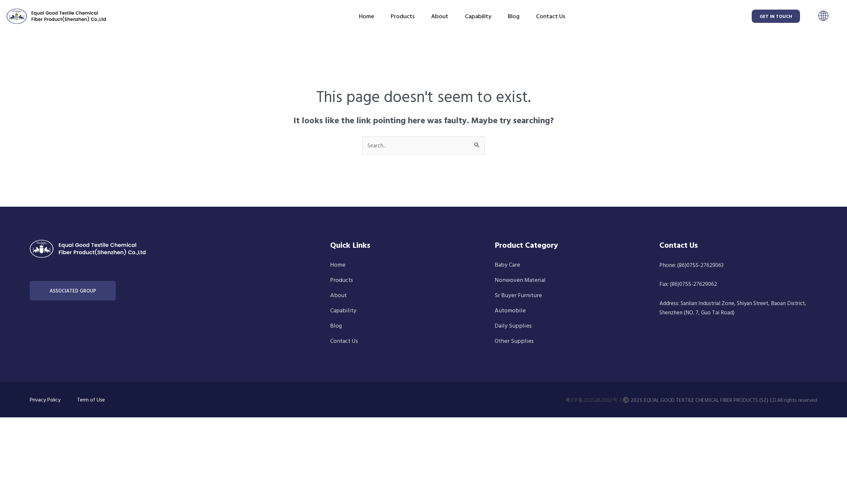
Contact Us (550, 16)
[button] (823, 16)
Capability (478, 16)
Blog (513, 16)
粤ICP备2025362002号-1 (593, 400)
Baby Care (507, 264)
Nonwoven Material (520, 279)
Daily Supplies (513, 325)
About (439, 16)
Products (403, 16)
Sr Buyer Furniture (518, 295)
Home (366, 16)
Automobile (510, 310)
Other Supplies (514, 340)
